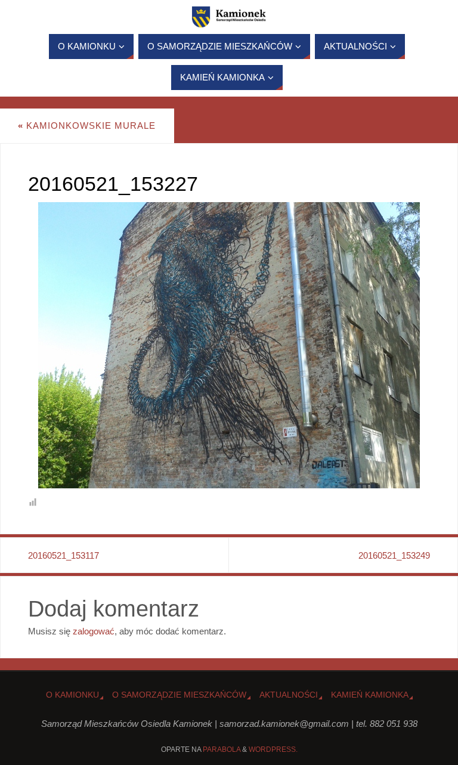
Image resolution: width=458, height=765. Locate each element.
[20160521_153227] (229, 345)
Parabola (221, 749)
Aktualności (288, 694)
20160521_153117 (63, 555)
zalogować (93, 631)
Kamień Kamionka (370, 694)
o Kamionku (72, 694)
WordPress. (273, 749)
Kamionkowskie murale (87, 125)
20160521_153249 (394, 555)
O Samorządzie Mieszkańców (179, 694)
